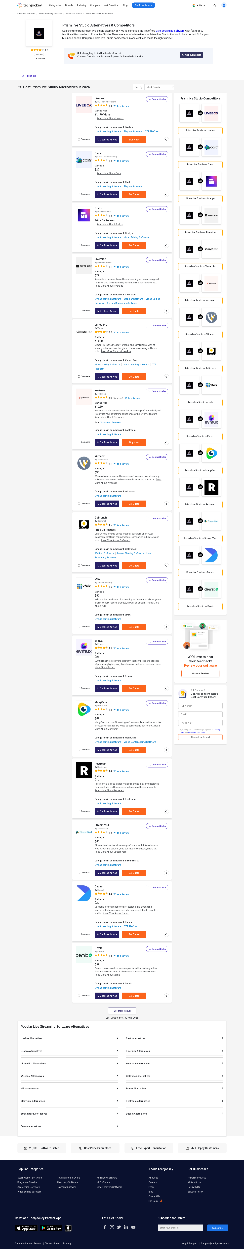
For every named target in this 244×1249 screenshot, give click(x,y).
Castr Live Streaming (107, 156)
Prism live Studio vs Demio (200, 606)
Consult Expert (193, 54)
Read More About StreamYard (110, 851)
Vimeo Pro (101, 324)
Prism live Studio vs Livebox (200, 130)
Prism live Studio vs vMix (200, 402)
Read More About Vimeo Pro (116, 351)
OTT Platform (152, 131)
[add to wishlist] (88, 98)
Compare (95, 5)
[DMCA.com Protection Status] (68, 1230)
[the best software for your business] (29, 6)
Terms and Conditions (196, 733)
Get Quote (134, 194)
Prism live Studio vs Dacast (200, 572)
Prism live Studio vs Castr (200, 164)
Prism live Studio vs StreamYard (200, 538)
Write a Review (121, 106)
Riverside (100, 259)
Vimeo (100, 328)
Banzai (100, 951)
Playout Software (133, 131)
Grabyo (99, 208)
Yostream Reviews (111, 422)
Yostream (100, 390)
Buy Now (134, 139)
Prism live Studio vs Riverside (200, 232)
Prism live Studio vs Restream (200, 504)
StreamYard (102, 825)
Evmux (99, 640)
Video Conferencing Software (140, 742)
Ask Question (111, 5)
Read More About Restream (109, 790)
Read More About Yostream (109, 417)
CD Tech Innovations (106, 102)
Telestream (102, 459)
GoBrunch (101, 517)
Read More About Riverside (109, 285)
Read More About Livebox (110, 118)
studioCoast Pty (104, 583)
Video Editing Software (136, 237)
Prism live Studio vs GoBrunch (200, 368)
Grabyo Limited (104, 211)
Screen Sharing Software (130, 553)
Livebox (99, 98)
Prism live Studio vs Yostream (200, 300)
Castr (98, 153)
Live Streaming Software (50, 13)
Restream (100, 763)
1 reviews (39, 54)
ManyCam (101, 702)
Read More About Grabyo (110, 224)
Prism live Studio (74, 13)
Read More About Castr (109, 173)
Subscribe (217, 1228)
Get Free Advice (108, 139)
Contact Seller (159, 99)
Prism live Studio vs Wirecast (200, 334)
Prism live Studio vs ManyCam (200, 470)
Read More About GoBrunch (115, 540)
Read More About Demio (107, 974)
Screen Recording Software (122, 303)
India (199, 5)
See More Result (122, 1011)
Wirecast (100, 456)
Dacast (99, 886)
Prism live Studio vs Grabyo (200, 198)
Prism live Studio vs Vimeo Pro (200, 266)
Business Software (26, 13)
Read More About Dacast (116, 913)
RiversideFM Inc (104, 262)
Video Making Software (107, 364)
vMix (97, 579)
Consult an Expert (200, 737)
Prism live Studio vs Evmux (200, 436)
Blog (125, 5)
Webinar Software (133, 299)
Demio (99, 948)
